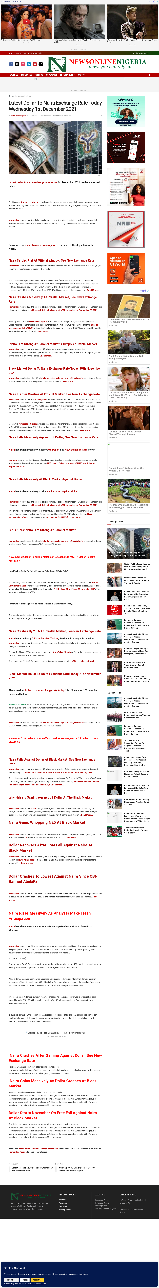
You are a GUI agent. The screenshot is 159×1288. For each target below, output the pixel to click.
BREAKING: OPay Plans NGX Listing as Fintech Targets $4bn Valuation (136, 774)
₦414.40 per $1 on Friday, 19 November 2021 (74, 589)
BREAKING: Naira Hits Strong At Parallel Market (42, 530)
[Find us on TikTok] (41, 64)
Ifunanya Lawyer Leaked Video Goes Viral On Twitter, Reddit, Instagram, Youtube (137, 679)
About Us (12, 53)
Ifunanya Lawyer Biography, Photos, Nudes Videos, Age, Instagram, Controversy (136, 651)
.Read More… (43, 331)
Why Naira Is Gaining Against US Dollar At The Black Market (50, 797)
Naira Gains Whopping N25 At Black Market (47, 822)
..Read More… (92, 290)
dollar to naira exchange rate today (44, 690)
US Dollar (53, 449)
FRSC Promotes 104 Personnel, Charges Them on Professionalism (137, 715)
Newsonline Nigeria (28, 424)
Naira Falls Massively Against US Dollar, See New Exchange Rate (53, 437)
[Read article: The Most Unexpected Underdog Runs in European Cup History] (114, 831)
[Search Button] (149, 75)
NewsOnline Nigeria (18, 116)
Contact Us (28, 53)
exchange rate (41, 399)
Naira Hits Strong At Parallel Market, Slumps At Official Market (53, 344)
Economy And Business (23, 96)
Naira (12, 449)
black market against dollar (62, 491)
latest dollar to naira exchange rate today (38, 1149)
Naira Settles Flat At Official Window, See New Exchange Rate (51, 260)
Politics (39, 75)
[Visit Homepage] (96, 64)
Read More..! (76, 517)
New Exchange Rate (76, 449)
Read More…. (27, 863)
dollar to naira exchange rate (41, 245)
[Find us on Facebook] (11, 64)
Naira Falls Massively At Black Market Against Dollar (45, 479)
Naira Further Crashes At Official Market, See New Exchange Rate (54, 394)
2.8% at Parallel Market (44, 638)
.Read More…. (71, 837)
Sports (81, 75)
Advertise (19, 53)
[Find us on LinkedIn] (29, 64)
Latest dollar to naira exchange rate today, (33, 182)
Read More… (68, 381)
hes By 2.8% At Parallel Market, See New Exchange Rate (62, 631)
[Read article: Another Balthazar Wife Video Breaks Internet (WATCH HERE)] (114, 666)
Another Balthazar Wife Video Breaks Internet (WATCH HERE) (134, 665)
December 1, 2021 (36, 116)
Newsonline (14, 266)
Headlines (13, 75)
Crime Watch (52, 75)
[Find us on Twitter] (17, 64)
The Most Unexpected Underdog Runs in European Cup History (136, 830)
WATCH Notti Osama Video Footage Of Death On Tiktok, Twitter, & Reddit (137, 580)
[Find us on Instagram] (23, 64)
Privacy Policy (37, 53)
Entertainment (67, 75)
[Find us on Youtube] (35, 64)
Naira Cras (16, 631)
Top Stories (26, 75)
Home (11, 96)
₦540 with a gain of (27, 860)
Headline (67, 116)
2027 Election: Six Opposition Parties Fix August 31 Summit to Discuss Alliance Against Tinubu (135, 745)
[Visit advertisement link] (79, 83)
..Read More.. (46, 356)
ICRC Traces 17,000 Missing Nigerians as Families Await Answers (136, 802)
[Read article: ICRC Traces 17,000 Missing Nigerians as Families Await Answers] (114, 803)
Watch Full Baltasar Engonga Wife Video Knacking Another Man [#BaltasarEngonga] (137, 566)
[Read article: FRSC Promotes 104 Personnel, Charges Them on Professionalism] (114, 716)
